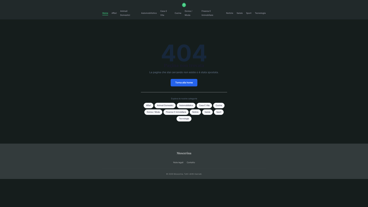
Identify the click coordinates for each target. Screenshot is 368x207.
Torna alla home (184, 82)
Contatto (191, 162)
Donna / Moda (188, 13)
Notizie (229, 13)
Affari (114, 13)
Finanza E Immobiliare (207, 13)
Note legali (178, 162)
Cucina (178, 13)
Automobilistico (149, 13)
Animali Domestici (125, 13)
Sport (248, 13)
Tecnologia (260, 13)
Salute (240, 13)
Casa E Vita (163, 13)
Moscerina (184, 153)
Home (105, 13)
